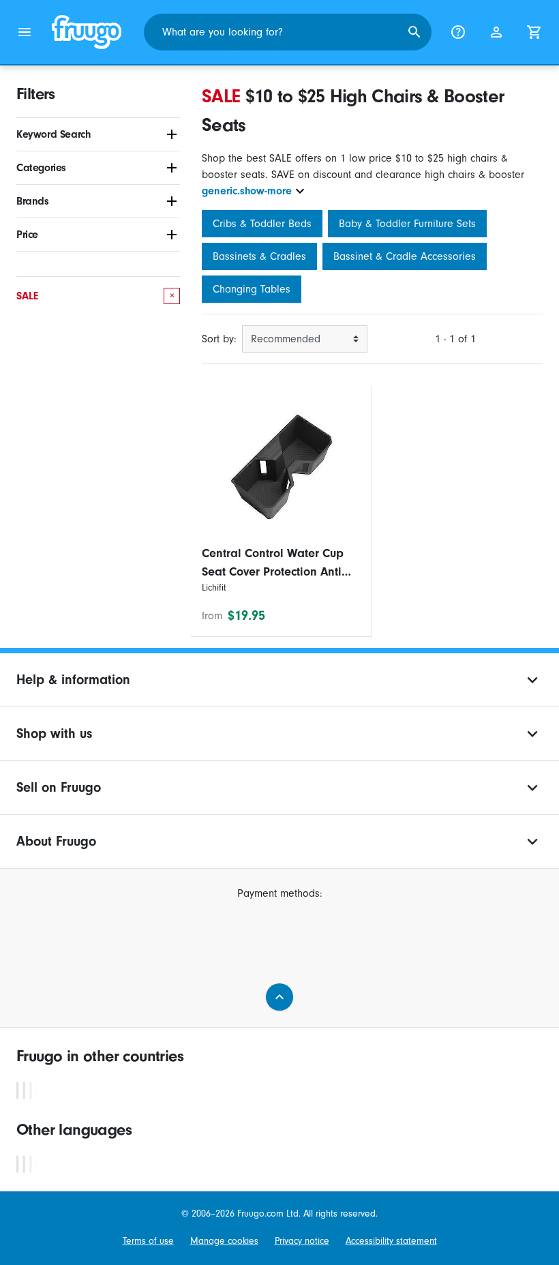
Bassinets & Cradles (259, 256)
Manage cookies (224, 1241)
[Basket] (534, 32)
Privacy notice (302, 1241)
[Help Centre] (458, 32)
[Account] (496, 32)
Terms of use (148, 1241)
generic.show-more (247, 191)
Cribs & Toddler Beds (262, 224)
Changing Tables (251, 289)
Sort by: (219, 339)
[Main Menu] (24, 32)
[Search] (414, 32)
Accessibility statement (391, 1241)
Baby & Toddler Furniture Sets (407, 224)
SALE (95, 296)
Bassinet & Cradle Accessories (404, 256)
